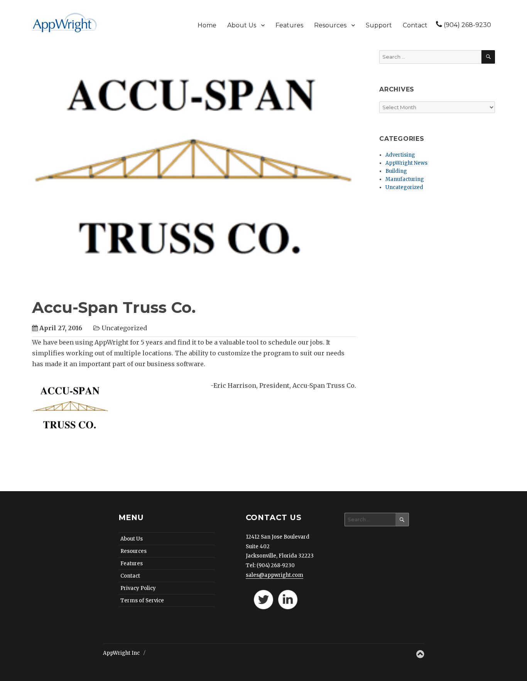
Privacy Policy (138, 588)
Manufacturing (404, 179)
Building (396, 171)
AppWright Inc (122, 653)
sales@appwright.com (274, 575)
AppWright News (406, 163)
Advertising (400, 155)
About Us (241, 25)
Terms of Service (142, 600)
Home (207, 25)
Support (379, 25)
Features (289, 25)
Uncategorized (404, 187)
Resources (330, 25)
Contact (415, 25)
